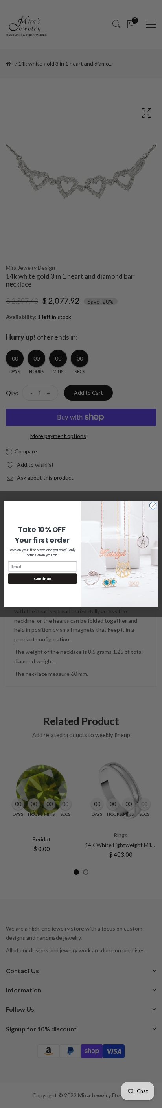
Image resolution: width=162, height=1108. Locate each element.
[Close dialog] (152, 505)
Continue (42, 578)
